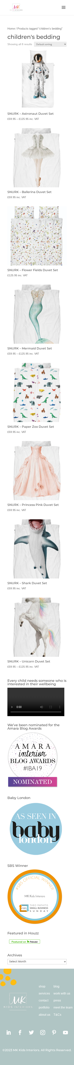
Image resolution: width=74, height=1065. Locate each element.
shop (42, 986)
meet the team (63, 1007)
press (57, 1000)
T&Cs (57, 1014)
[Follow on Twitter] (31, 1033)
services (44, 993)
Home (11, 28)
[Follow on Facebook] (20, 1033)
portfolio (44, 1007)
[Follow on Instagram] (43, 1033)
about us (44, 1014)
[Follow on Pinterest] (54, 1033)
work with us (62, 993)
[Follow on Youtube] (65, 1033)
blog (56, 986)
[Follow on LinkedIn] (8, 1033)
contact (43, 1000)
